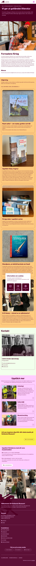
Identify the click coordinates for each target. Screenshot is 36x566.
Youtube (27, 549)
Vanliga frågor (5, 542)
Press (3, 522)
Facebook (18, 549)
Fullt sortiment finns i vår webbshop (9, 86)
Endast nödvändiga (18, 289)
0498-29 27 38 (5, 366)
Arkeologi (21, 386)
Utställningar (5, 529)
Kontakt (4, 520)
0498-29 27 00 (7, 518)
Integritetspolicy (13, 557)
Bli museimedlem (8, 465)
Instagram (9, 549)
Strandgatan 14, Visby (11, 515)
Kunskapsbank (5, 533)
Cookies (20, 557)
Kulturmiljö (21, 402)
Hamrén (33, 560)
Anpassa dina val (25, 289)
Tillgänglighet (4, 557)
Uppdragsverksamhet (8, 6)
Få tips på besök (29, 439)
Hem (2, 6)
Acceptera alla (10, 289)
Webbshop (4, 531)
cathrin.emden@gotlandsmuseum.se (9, 363)
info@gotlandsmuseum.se (9, 516)
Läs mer (14, 280)
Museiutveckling (23, 415)
